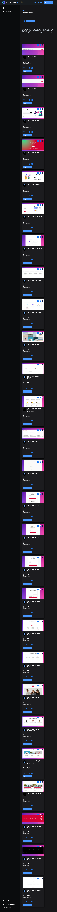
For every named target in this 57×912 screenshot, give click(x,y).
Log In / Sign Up (48, 2)
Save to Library (27, 71)
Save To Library (30, 21)
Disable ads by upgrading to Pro (9, 907)
